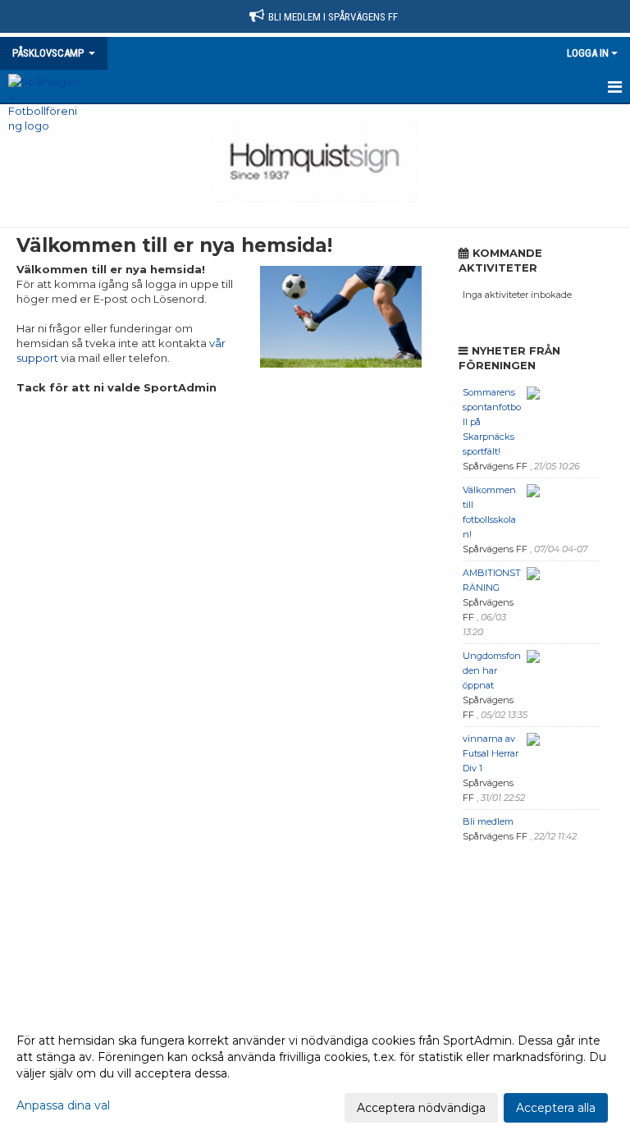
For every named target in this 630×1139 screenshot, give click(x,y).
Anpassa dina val (63, 1105)
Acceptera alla (556, 1107)
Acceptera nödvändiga (421, 1107)
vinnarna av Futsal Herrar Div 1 (490, 753)
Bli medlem (488, 821)
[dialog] (315, 1073)
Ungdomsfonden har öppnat (492, 670)
